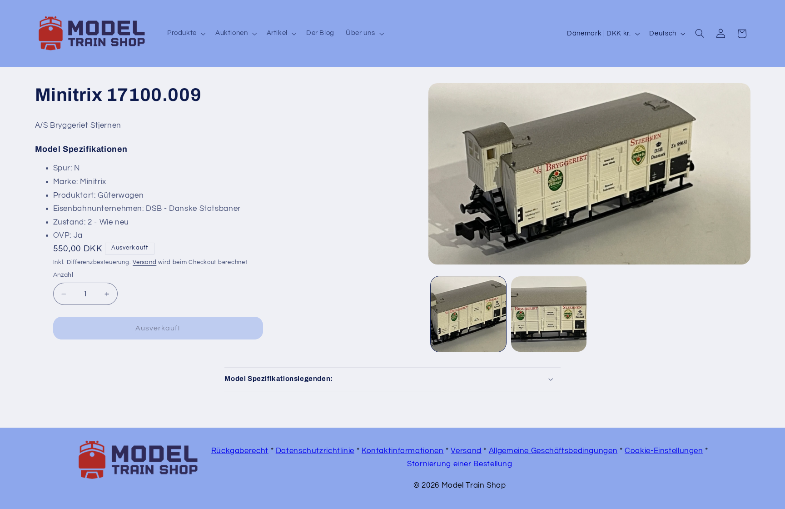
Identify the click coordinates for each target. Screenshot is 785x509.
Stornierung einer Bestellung (459, 464)
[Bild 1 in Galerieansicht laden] (468, 314)
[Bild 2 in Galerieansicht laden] (548, 314)
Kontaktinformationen (403, 451)
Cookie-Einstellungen (664, 451)
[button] (185, 34)
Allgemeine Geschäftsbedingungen (553, 451)
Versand (144, 262)
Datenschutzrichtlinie (315, 451)
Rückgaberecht (239, 451)
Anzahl (63, 275)
